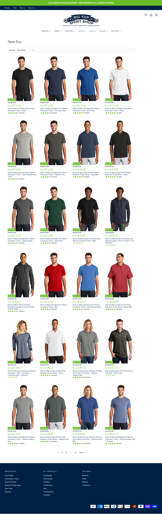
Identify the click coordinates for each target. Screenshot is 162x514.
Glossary (8, 492)
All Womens (47, 485)
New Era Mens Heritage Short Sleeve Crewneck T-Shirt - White (118, 110)
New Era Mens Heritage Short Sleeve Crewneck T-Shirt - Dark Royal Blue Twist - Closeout (120, 439)
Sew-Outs (8, 488)
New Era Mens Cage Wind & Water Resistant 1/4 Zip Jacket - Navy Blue (85, 174)
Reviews (7, 8)
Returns (22, 8)
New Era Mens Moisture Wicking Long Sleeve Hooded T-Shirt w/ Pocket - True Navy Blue (119, 241)
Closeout (46, 495)
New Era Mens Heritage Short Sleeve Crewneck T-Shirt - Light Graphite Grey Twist (22, 175)
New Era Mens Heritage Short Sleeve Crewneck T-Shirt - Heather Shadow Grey (21, 439)
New (45, 488)
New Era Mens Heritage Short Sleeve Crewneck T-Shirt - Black (21, 110)
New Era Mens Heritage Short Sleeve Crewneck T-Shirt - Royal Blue (86, 110)
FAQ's (15, 8)
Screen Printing (10, 482)
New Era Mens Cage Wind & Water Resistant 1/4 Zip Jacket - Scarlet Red (118, 306)
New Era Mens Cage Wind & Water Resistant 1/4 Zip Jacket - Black (118, 174)
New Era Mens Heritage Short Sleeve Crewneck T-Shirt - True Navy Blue (53, 110)
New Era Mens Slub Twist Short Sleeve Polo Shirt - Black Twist (119, 372)
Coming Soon (48, 492)
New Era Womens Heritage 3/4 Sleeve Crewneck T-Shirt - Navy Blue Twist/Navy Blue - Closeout (22, 373)
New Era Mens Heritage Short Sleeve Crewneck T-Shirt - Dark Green (53, 240)
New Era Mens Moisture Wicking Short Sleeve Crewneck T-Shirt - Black (87, 240)
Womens (69, 31)
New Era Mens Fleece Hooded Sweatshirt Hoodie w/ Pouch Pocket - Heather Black (21, 307)
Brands (46, 31)
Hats (92, 31)
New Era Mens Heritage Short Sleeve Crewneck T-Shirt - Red (53, 306)
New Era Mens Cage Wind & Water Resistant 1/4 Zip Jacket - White (53, 372)
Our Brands (47, 475)
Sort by (12, 50)
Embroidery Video (12, 479)
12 (75, 452)
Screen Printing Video (13, 485)
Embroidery (9, 475)
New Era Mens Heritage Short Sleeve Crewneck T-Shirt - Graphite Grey (53, 174)
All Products (47, 479)
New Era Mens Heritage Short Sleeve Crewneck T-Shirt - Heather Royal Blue (87, 306)
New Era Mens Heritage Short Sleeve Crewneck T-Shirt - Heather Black (21, 240)
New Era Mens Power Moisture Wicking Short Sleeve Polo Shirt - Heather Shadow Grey (87, 373)
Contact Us (31, 8)
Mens (57, 31)
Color (102, 31)
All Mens (46, 482)
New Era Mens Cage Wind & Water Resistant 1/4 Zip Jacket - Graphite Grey (54, 438)
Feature (115, 31)
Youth (81, 31)
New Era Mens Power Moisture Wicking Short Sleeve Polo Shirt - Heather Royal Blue (87, 439)
